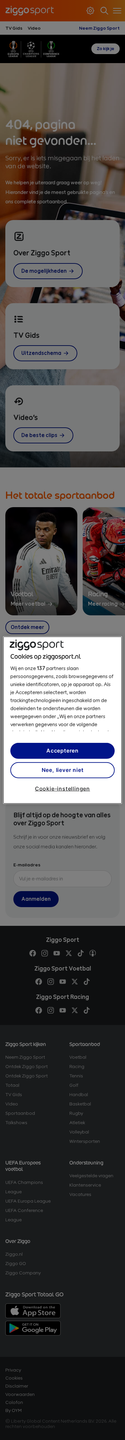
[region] (62, 720)
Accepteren (62, 750)
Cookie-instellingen (62, 788)
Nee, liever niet (63, 770)
